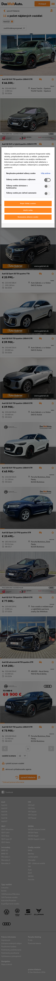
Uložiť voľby (28, 210)
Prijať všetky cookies (28, 203)
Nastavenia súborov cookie (28, 217)
